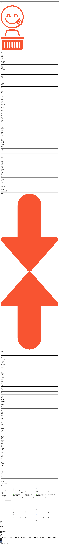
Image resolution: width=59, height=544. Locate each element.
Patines (2, 182)
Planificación (2, 54)
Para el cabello (2, 387)
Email (0, 534)
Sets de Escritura (3, 360)
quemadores (3, 496)
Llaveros (2, 88)
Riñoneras (2, 117)
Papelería (2, 64)
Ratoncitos (2, 145)
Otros (1, 109)
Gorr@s (2, 91)
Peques (2, 432)
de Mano (2, 412)
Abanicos (2, 87)
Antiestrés (2, 476)
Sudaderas (2, 426)
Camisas (2, 130)
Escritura (2, 55)
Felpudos (2, 171)
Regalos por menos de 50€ (4, 484)
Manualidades (2, 144)
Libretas (2, 66)
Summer (2, 431)
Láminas (2, 172)
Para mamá (2, 481)
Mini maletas (2, 467)
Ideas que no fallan (3, 186)
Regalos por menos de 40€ (4, 191)
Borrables (2, 57)
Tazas (1, 165)
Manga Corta (2, 128)
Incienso (2, 459)
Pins (1, 93)
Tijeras (2, 77)
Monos (2, 133)
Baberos (2, 150)
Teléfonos (2, 400)
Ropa (1, 121)
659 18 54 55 (1, 523)
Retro (1, 183)
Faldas (2, 132)
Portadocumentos (3, 69)
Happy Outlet (2, 485)
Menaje (2, 162)
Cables (2, 101)
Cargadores (2, 103)
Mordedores (2, 142)
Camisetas (2, 127)
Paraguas (2, 110)
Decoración (2, 153)
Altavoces (2, 99)
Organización (2, 68)
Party (1, 134)
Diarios (2, 67)
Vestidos (2, 418)
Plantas (2, 164)
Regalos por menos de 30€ (4, 190)
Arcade (2, 471)
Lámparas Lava (3, 168)
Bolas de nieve (2, 155)
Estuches (2, 71)
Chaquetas (2, 421)
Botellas (2, 149)
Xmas (1, 175)
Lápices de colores (3, 61)
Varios (2, 120)
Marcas (2, 193)
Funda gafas (2, 96)
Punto (1, 427)
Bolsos (2, 140)
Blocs (1, 65)
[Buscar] (10, 2)
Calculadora (2, 374)
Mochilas (2, 116)
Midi (1, 124)
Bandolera (2, 114)
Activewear (2, 135)
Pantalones (2, 428)
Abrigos (2, 422)
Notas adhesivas (3, 364)
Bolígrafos (2, 56)
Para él (2, 187)
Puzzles (2, 143)
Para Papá (2, 188)
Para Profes (2, 189)
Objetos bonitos (2, 80)
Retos (1, 181)
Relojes (2, 86)
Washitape (2, 370)
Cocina (2, 161)
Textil (1, 170)
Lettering (2, 59)
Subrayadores (2, 58)
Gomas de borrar (3, 359)
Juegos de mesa (3, 179)
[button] (29, 272)
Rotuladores (2, 60)
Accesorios (2, 371)
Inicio (1, 52)
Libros (2, 376)
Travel (2, 157)
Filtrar (1, 501)
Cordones (2, 95)
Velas (1, 160)
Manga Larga (2, 424)
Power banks (2, 100)
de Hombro (2, 115)
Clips (1, 372)
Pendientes (2, 83)
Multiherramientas (3, 104)
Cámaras (2, 475)
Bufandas (2, 92)
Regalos (2, 184)
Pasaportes (2, 107)
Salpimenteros (2, 163)
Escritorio (2, 367)
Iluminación (2, 156)
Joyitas (2, 82)
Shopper (2, 113)
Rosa (2, 493)
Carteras (2, 118)
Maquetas (2, 180)
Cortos (2, 419)
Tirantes (2, 129)
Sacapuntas (2, 62)
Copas (2, 166)
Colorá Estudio (7, 543)
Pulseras (2, 84)
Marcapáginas (2, 79)
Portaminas (2, 357)
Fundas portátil (2, 102)
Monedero (2, 415)
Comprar (22, 492)
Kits (1, 174)
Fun (1, 176)
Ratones (2, 146)
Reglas (2, 76)
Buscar (1, 2)
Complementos (2, 89)
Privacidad (0, 535)
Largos (2, 125)
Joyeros (2, 154)
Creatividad (2, 72)
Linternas (2, 451)
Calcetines (2, 152)
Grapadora (2, 75)
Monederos (2, 141)
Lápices (2, 356)
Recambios (2, 63)
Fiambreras (2, 169)
